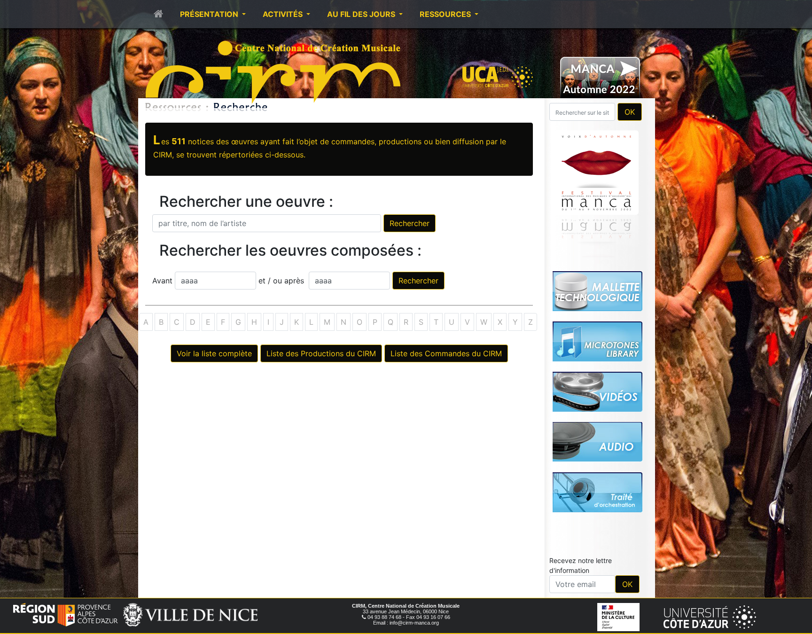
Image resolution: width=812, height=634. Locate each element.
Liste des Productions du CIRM (321, 353)
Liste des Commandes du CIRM (446, 353)
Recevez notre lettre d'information (580, 565)
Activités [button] (283, 14)
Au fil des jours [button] (362, 14)
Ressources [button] (446, 14)
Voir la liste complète (214, 353)
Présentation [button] (210, 14)
